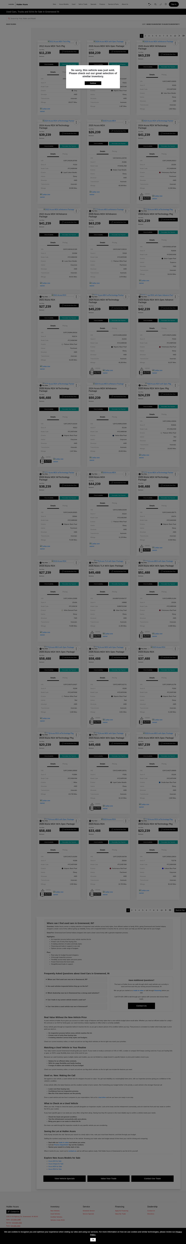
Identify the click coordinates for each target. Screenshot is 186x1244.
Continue (93, 83)
